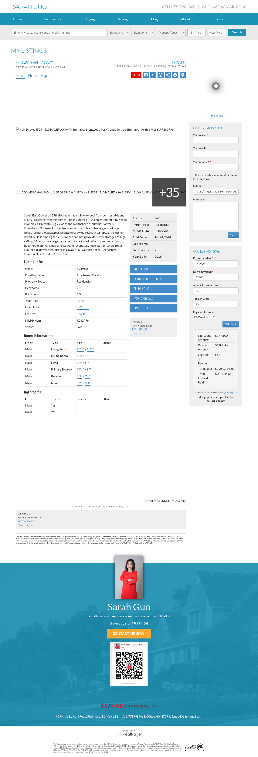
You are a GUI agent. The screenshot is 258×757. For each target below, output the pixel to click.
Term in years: (201, 298)
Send (233, 235)
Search (237, 32)
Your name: (199, 134)
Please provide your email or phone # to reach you (215, 177)
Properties (53, 19)
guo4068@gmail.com (223, 6)
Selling (123, 19)
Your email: (199, 148)
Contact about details (148, 278)
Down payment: (202, 271)
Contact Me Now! (129, 633)
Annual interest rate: (205, 285)
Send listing (141, 288)
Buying (89, 19)
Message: (199, 199)
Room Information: (38, 335)
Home (17, 19)
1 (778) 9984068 (139, 329)
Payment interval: (203, 312)
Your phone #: (201, 161)
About (185, 19)
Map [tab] (43, 75)
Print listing (142, 308)
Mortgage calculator (155, 298)
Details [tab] (20, 75)
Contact (220, 19)
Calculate (230, 324)
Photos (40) (141, 269)
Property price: (202, 258)
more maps (216, 115)
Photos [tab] (32, 75)
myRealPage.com (230, 392)
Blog (154, 19)
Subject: (198, 185)
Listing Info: (33, 261)
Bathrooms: (33, 392)
